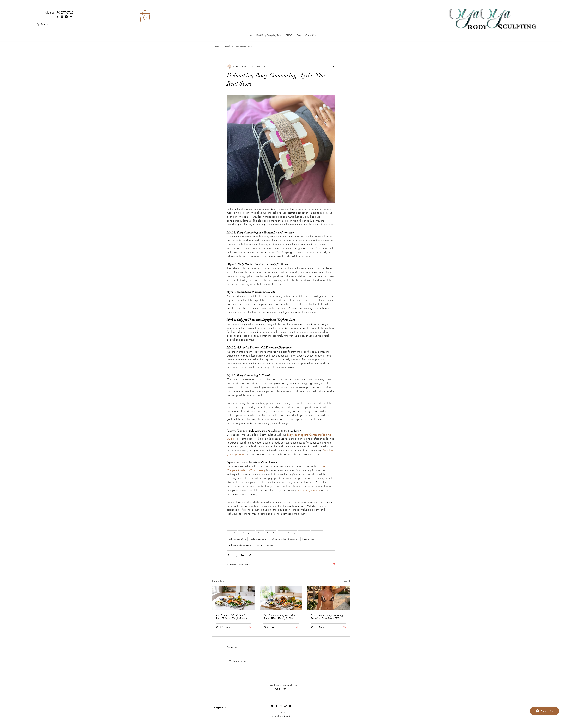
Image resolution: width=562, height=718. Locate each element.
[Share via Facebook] (228, 555)
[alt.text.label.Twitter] (272, 705)
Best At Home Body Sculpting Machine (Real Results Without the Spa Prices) (327, 617)
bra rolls (271, 532)
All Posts (215, 46)
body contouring (287, 532)
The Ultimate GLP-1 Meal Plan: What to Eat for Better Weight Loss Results (231, 617)
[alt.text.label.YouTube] (70, 16)
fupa (260, 532)
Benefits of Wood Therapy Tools (238, 46)
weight (232, 532)
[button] (145, 16)
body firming (308, 539)
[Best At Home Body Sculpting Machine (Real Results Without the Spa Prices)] (328, 598)
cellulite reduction (259, 539)
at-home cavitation (237, 539)
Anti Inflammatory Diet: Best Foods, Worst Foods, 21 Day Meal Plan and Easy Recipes (279, 617)
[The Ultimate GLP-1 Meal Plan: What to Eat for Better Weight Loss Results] (233, 598)
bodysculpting (246, 532)
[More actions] (333, 66)
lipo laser (317, 532)
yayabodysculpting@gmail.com (281, 684)
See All (347, 580)
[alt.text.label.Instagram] (62, 16)
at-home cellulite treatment (284, 539)
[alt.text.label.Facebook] (57, 16)
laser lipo (304, 532)
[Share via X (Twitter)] (235, 555)
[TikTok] (66, 16)
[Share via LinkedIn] (242, 555)
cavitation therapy (265, 545)
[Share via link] (249, 555)
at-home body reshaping (240, 545)
